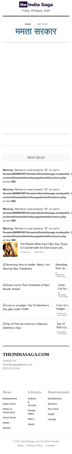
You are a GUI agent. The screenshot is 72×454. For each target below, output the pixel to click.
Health (51, 414)
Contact (51, 445)
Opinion (7, 428)
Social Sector (9, 417)
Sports (31, 424)
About (20, 445)
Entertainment (10, 398)
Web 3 (31, 419)
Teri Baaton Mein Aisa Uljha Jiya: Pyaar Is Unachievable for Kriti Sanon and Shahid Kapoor (43, 247)
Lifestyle (52, 419)
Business (52, 404)
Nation (6, 423)
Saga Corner (9, 404)
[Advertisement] (36, 84)
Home (28, 24)
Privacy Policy (35, 445)
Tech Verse (53, 409)
